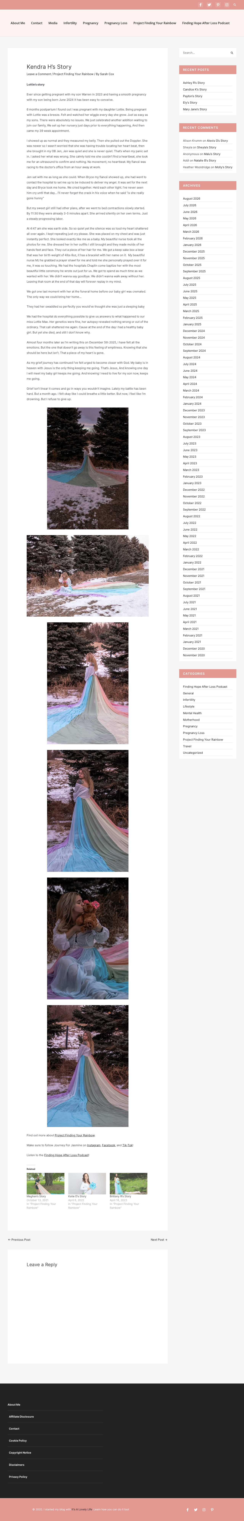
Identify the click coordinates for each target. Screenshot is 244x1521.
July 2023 (189, 443)
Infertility (70, 23)
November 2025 (194, 258)
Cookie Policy (18, 1440)
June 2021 (190, 609)
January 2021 (192, 642)
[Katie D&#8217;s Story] (87, 1183)
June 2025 (190, 291)
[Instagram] (227, 4)
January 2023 (192, 483)
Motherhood (191, 720)
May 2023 (189, 456)
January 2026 (192, 245)
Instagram (93, 1145)
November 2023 (194, 417)
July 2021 (189, 602)
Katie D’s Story (77, 1196)
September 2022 (194, 509)
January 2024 (192, 403)
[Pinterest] (218, 4)
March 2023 (191, 470)
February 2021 (192, 635)
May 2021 (189, 615)
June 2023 (190, 450)
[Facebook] (200, 4)
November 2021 (193, 576)
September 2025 (194, 271)
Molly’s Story (223, 167)
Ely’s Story (190, 102)
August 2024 (191, 357)
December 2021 (193, 569)
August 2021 (191, 595)
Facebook (108, 1145)
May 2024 (189, 377)
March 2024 (191, 390)
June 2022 (190, 529)
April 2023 (190, 463)
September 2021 (194, 589)
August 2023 (191, 437)
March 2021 (191, 629)
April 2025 (190, 304)
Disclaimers (16, 1464)
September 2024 (194, 350)
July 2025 (189, 284)
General (188, 693)
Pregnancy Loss (115, 23)
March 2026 (191, 231)
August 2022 (191, 516)
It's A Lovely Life (82, 1509)
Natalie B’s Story (205, 160)
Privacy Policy (18, 1476)
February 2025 (193, 318)
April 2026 (190, 225)
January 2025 (192, 324)
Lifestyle (188, 706)
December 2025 (194, 251)
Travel (187, 746)
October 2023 (192, 423)
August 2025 (191, 278)
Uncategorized (193, 753)
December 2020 (194, 648)
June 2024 (190, 370)
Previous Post (19, 1239)
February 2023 (193, 476)
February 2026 (193, 238)
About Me (18, 23)
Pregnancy (90, 23)
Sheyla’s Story (206, 147)
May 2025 (189, 298)
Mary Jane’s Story (195, 109)
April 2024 (190, 384)
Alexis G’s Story (217, 140)
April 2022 (190, 542)
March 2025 (191, 311)
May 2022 (189, 536)
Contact (36, 23)
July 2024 (189, 364)
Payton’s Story (192, 96)
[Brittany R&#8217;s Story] (129, 1183)
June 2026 (190, 212)
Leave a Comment (39, 74)
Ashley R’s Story (194, 83)
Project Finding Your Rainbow (154, 23)
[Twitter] (209, 4)
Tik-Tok (127, 1145)
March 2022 (191, 549)
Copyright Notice (20, 1452)
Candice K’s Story (195, 89)
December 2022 (194, 490)
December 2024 (194, 331)
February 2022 (193, 556)
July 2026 (189, 205)
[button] (234, 5)
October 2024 (192, 344)
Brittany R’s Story (120, 1196)
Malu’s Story (212, 154)
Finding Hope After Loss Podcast (206, 23)
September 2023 (194, 430)
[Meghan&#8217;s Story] (45, 1183)
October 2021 (192, 582)
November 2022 (194, 496)
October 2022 (192, 503)
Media (52, 23)
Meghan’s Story (36, 1196)
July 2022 (189, 523)
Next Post (159, 1239)
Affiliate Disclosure (21, 1416)
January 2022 (192, 562)
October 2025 (192, 265)
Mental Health (192, 713)
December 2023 (194, 410)
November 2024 (194, 337)
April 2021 (190, 622)
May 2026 (189, 218)
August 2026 (191, 198)
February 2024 (193, 397)
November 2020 (194, 655)
